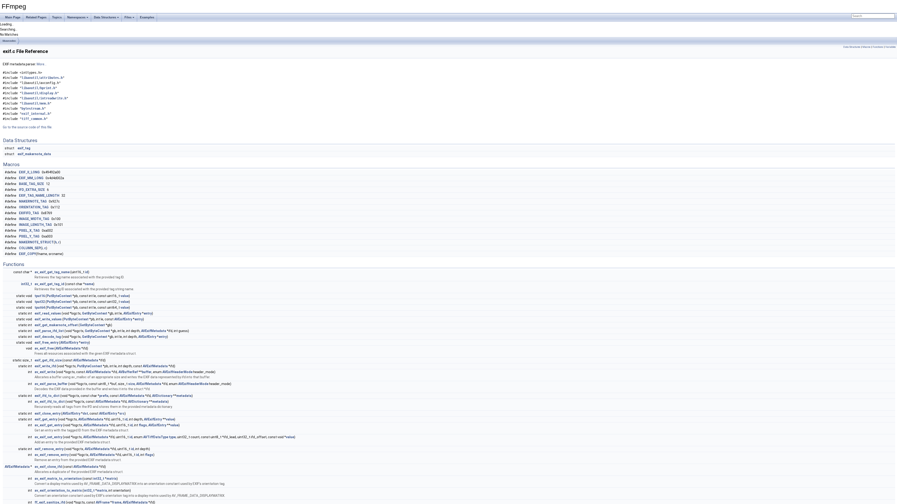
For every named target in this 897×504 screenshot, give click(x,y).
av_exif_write (45, 372)
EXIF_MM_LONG (31, 178)
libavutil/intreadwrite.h (43, 98)
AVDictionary (162, 396)
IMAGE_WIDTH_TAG (34, 219)
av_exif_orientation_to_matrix (58, 490)
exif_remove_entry (49, 449)
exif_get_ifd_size (48, 360)
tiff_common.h (33, 119)
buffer (147, 372)
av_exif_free (44, 348)
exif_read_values (48, 313)
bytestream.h (32, 108)
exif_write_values (48, 319)
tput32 (40, 302)
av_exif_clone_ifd (48, 467)
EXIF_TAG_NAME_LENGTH (39, 195)
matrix (112, 478)
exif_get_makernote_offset (56, 325)
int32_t (26, 284)
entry (148, 313)
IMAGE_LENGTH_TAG (35, 225)
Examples (147, 17)
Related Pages (36, 17)
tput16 (40, 296)
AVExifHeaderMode (177, 372)
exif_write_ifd (45, 366)
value (125, 296)
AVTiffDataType (155, 437)
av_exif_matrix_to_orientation (58, 478)
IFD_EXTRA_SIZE (32, 190)
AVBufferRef (128, 372)
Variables (890, 47)
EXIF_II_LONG (29, 172)
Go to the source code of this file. (27, 127)
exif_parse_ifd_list (49, 331)
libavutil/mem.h (35, 103)
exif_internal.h (35, 114)
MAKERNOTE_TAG (33, 201)
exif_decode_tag (48, 337)
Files (128, 17)
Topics (57, 17)
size (131, 384)
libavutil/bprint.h (38, 88)
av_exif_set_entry (48, 437)
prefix (103, 396)
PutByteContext (59, 296)
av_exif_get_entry (48, 425)
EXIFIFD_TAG (29, 213)
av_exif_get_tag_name (52, 272)
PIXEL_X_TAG (29, 230)
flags (143, 425)
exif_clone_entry (48, 413)
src (122, 413)
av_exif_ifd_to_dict (50, 401)
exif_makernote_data (34, 154)
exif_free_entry (46, 342)
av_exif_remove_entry (52, 455)
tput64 (40, 307)
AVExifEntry (132, 313)
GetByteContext (94, 313)
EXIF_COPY (27, 254)
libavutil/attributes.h (42, 78)
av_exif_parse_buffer (51, 384)
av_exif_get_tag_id (49, 284)
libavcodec (9, 40)
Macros (866, 47)
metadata (184, 396)
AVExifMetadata (153, 331)
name (89, 284)
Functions (878, 47)
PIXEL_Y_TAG (29, 236)
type (172, 437)
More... (41, 64)
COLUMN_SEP (30, 248)
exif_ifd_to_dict (47, 396)
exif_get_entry (46, 419)
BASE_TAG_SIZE (31, 184)
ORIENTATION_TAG (34, 207)
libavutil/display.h (39, 93)
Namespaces (76, 17)
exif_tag (24, 148)
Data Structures (105, 17)
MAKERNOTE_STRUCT (36, 242)
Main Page (12, 17)
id (86, 272)
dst (85, 413)
